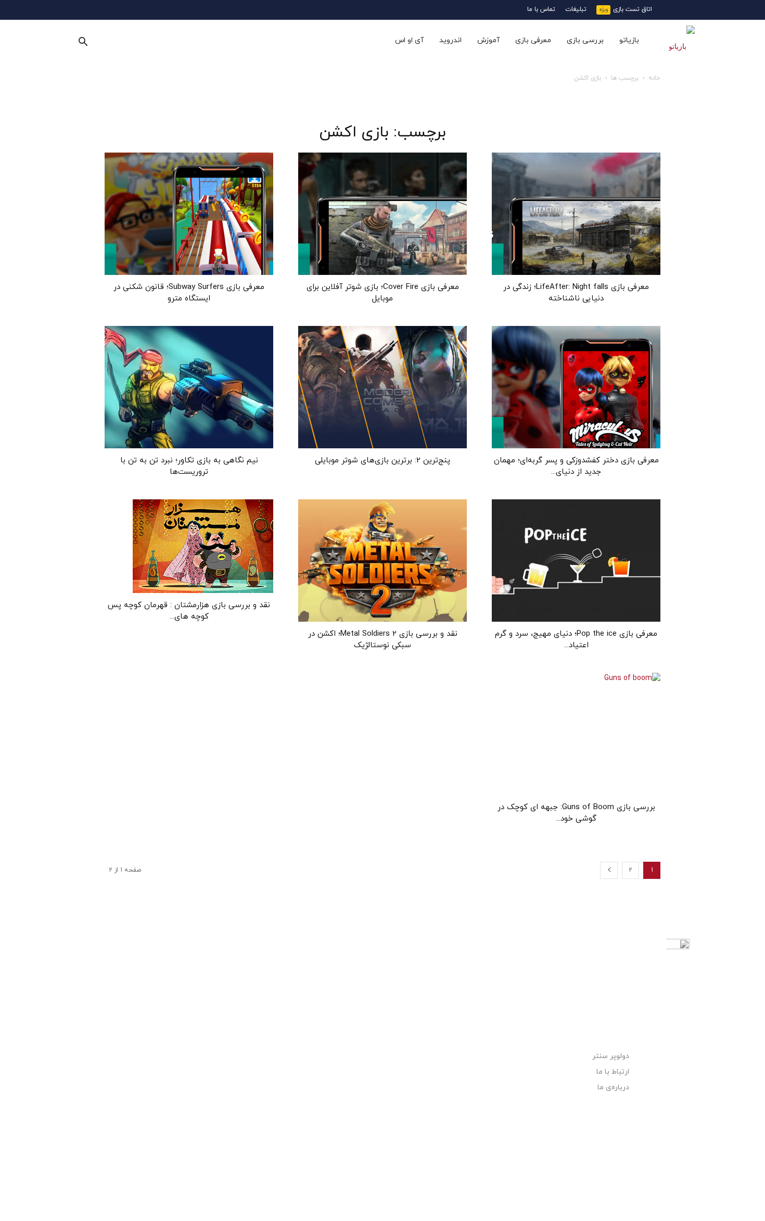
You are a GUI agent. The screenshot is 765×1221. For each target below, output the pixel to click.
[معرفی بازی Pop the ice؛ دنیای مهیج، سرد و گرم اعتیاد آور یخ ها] (576, 560)
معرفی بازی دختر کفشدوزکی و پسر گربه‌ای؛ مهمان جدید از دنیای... (576, 466)
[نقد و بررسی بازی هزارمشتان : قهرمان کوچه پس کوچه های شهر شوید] (189, 546)
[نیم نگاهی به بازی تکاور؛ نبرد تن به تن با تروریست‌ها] (189, 387)
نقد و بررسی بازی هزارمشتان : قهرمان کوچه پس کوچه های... (189, 611)
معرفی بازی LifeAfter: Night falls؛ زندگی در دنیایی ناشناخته (576, 293)
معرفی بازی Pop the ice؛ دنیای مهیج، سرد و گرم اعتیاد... (576, 639)
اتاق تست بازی (632, 9)
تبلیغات (575, 9)
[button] (82, 41)
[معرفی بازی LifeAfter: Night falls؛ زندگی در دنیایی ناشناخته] (576, 214)
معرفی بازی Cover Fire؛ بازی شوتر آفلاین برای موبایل (383, 293)
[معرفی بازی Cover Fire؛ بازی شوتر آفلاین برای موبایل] (382, 214)
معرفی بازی (533, 40)
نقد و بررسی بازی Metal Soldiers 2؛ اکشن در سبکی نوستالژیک (382, 639)
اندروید (450, 40)
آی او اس (409, 40)
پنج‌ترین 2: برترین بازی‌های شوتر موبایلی (382, 460)
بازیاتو (629, 40)
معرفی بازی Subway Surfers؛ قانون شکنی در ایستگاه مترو (188, 293)
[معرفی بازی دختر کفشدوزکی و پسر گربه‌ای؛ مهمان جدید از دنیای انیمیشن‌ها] (576, 387)
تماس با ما (541, 9)
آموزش (488, 40)
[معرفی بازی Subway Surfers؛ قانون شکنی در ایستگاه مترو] (189, 214)
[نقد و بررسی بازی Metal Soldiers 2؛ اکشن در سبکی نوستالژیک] (382, 560)
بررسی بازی (585, 40)
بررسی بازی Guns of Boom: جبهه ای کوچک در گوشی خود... (576, 813)
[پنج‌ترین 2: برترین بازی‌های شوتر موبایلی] (382, 387)
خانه (654, 78)
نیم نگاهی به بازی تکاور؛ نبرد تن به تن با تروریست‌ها (189, 466)
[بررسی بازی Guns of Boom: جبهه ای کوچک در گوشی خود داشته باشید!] (576, 734)
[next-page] (609, 870)
